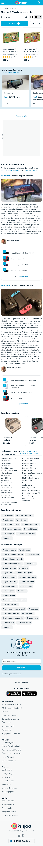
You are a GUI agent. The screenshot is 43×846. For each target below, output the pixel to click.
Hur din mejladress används (11, 674)
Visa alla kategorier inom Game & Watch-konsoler (30, 452)
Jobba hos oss (8, 781)
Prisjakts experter (9, 715)
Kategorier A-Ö (8, 726)
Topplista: (6, 175)
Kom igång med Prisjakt (12, 704)
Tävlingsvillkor (8, 804)
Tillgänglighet (8, 792)
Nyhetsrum (6, 784)
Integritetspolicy (9, 812)
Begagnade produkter (11, 733)
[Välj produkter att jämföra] (32, 23)
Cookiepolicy (7, 808)
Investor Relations (9, 788)
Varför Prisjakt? (8, 742)
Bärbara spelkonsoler (11, 8)
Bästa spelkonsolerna (22, 285)
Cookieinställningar (10, 815)
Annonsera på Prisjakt (11, 750)
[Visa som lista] (36, 17)
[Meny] (3, 3)
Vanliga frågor (8, 773)
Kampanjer (6, 730)
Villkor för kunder (9, 761)
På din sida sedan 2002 (12, 708)
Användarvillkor (8, 801)
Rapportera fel (21, 116)
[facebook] (23, 835)
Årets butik (6, 722)
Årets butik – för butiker (12, 753)
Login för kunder (8, 757)
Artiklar (5, 711)
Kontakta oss (7, 777)
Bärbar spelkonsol (30, 170)
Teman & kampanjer (10, 719)
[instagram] (19, 835)
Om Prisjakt (7, 770)
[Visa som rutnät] (31, 17)
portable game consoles (10, 170)
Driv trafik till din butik (11, 746)
